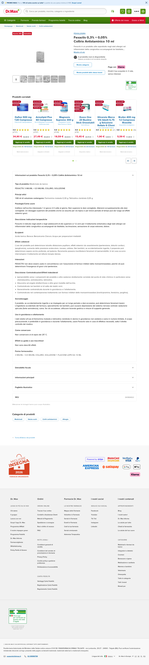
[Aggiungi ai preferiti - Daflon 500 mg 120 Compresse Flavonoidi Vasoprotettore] (31, 102)
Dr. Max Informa (16, 538)
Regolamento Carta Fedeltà (47, 589)
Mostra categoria (83, 65)
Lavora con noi (15, 518)
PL (141, 656)
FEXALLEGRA (80, 33)
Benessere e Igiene (125, 559)
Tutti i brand (122, 582)
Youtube (94, 515)
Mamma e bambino (125, 566)
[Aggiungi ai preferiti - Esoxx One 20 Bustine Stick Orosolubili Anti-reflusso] (93, 102)
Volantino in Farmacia (72, 515)
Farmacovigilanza (16, 542)
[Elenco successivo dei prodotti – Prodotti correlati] (134, 161)
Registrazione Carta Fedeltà (47, 585)
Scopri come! (76, 3)
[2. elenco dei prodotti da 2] (76, 160)
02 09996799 (32, 656)
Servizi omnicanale (70, 530)
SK (139, 656)
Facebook (94, 511)
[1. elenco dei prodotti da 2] (73, 160)
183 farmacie (28, 146)
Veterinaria (122, 570)
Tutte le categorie (124, 578)
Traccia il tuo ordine (44, 511)
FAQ (38, 530)
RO (144, 656)
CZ (136, 656)
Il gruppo (13, 515)
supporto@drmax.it (14, 656)
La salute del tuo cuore (126, 530)
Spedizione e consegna (45, 522)
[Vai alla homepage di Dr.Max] (12, 11)
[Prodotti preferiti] (122, 11)
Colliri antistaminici (50, 419)
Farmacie (25, 20)
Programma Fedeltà (17, 534)
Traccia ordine (74, 20)
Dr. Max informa (123, 518)
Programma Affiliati (17, 526)
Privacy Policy (42, 557)
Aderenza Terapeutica (72, 534)
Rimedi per (122, 586)
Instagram (94, 522)
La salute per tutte (124, 522)
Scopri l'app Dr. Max (17, 522)
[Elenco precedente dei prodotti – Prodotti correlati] (128, 161)
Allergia (65, 419)
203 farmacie (132, 146)
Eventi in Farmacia (70, 522)
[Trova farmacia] (112, 11)
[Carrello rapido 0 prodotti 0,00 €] (143, 11)
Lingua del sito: (97, 656)
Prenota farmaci (39, 20)
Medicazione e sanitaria (126, 562)
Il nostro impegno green (19, 530)
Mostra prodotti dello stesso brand (89, 72)
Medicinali (18, 419)
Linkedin (94, 526)
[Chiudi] (146, 2)
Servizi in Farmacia (70, 518)
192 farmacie (49, 146)
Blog (85, 20)
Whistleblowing (15, 546)
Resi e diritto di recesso (45, 526)
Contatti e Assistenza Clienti (47, 515)
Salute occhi (32, 419)
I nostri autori (122, 515)
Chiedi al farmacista (125, 526)
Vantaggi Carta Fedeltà (45, 581)
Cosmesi (121, 555)
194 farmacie (111, 146)
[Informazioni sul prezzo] (31, 137)
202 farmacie (90, 146)
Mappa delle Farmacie (72, 511)
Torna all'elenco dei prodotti (25, 437)
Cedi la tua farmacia (71, 526)
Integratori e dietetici (125, 551)
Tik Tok (93, 518)
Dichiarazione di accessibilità (47, 567)
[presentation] (23, 107)
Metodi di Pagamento (45, 518)
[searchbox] (65, 11)
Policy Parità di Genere (18, 550)
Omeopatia (122, 574)
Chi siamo (13, 511)
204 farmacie (69, 146)
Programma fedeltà (57, 20)
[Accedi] (128, 11)
